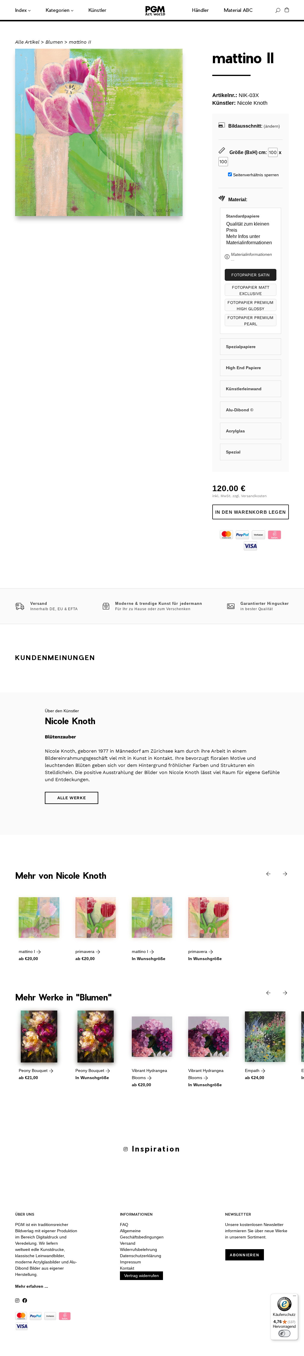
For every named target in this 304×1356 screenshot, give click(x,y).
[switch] (284, 1333)
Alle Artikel (27, 42)
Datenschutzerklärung (140, 1255)
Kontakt (127, 1268)
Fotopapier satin (250, 274)
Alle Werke (71, 797)
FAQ (124, 1224)
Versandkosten (254, 496)
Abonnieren (244, 1255)
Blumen (54, 42)
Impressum (130, 1262)
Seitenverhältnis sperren (256, 174)
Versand (127, 1243)
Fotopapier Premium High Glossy (250, 305)
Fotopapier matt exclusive (250, 290)
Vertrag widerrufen (141, 1275)
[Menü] (294, 1297)
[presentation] (264, 873)
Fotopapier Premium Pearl (250, 320)
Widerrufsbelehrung (138, 1249)
